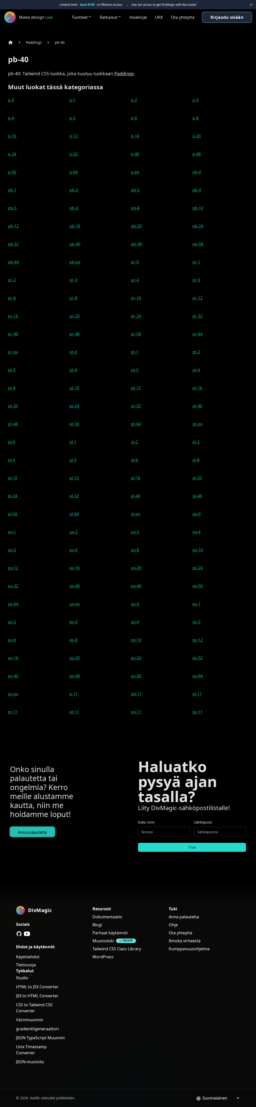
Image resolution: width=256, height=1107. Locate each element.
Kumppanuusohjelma (189, 949)
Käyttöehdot (28, 957)
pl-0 (11, 442)
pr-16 (13, 316)
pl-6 (134, 460)
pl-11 (197, 694)
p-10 (12, 136)
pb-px (75, 262)
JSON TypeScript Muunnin (40, 1038)
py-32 (197, 658)
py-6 (12, 640)
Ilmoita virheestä (184, 941)
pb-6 (74, 208)
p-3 (195, 100)
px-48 (136, 586)
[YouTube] (27, 933)
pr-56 (136, 334)
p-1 (73, 100)
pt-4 (73, 370)
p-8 (195, 118)
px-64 (13, 604)
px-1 (12, 532)
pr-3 (73, 280)
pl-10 (12, 478)
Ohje (173, 925)
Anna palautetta (32, 832)
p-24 (12, 154)
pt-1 (134, 352)
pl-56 (12, 514)
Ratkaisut (109, 17)
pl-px (135, 514)
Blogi (97, 925)
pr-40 (13, 334)
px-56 (197, 586)
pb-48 (136, 244)
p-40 (135, 154)
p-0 (11, 100)
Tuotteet (80, 17)
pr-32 (197, 316)
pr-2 (12, 280)
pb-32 (13, 244)
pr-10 (136, 298)
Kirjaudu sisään (227, 17)
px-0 (196, 514)
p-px (135, 172)
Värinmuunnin (29, 1020)
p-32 (74, 154)
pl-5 (73, 460)
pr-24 (136, 316)
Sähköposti (203, 822)
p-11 (74, 694)
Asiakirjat (138, 17)
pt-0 (73, 352)
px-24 (197, 568)
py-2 (12, 622)
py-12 (197, 640)
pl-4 (11, 460)
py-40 (13, 676)
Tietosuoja (26, 965)
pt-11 (74, 712)
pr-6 (12, 298)
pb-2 (74, 190)
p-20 (196, 136)
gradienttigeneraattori (37, 1029)
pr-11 (13, 712)
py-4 (135, 622)
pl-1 (73, 442)
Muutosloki (103, 941)
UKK (159, 17)
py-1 (196, 604)
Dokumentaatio (107, 917)
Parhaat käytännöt (110, 933)
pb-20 (136, 226)
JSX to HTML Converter (37, 996)
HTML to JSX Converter (37, 987)
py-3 (74, 622)
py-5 (196, 622)
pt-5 (134, 370)
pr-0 (135, 262)
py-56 (136, 676)
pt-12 (136, 388)
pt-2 (196, 352)
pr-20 (75, 316)
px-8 (135, 550)
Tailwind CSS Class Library (116, 949)
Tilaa (192, 847)
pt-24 (74, 406)
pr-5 (196, 280)
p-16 (135, 136)
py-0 (135, 604)
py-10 (136, 640)
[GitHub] (19, 934)
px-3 (135, 532)
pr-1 (196, 262)
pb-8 (135, 208)
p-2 (134, 100)
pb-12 (13, 226)
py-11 (197, 712)
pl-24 (12, 496)
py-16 (13, 658)
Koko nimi (146, 822)
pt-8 (12, 388)
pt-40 (197, 406)
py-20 (75, 658)
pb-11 (136, 694)
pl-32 (74, 496)
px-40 (75, 586)
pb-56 (197, 244)
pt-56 (74, 424)
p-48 (196, 154)
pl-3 (196, 442)
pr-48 (75, 334)
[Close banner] (251, 4)
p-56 (12, 172)
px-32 (13, 586)
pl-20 (197, 478)
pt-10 (74, 388)
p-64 (74, 172)
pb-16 (75, 226)
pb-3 (135, 190)
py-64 (197, 676)
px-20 (136, 568)
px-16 (75, 568)
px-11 (136, 712)
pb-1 (12, 190)
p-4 (11, 118)
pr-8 (73, 298)
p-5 (73, 118)
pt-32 (136, 406)
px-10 (197, 550)
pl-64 (74, 514)
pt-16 (197, 388)
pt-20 (13, 406)
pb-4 (196, 190)
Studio (22, 978)
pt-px (197, 424)
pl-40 (135, 496)
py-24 (136, 658)
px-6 (74, 550)
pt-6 (196, 370)
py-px (13, 694)
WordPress (103, 957)
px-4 (196, 532)
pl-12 (74, 478)
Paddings (34, 42)
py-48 (75, 676)
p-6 (134, 118)
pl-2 (134, 442)
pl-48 (197, 496)
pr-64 (197, 334)
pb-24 (197, 226)
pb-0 (196, 172)
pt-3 (12, 370)
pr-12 (197, 298)
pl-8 (196, 460)
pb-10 (197, 208)
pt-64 (136, 424)
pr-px (13, 352)
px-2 (74, 532)
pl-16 (135, 478)
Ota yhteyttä (182, 17)
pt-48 (13, 424)
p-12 (74, 136)
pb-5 (12, 208)
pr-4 (135, 280)
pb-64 (13, 262)
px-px (75, 604)
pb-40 (59, 42)
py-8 (74, 640)
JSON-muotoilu (30, 1062)
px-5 (12, 550)
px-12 (13, 568)
